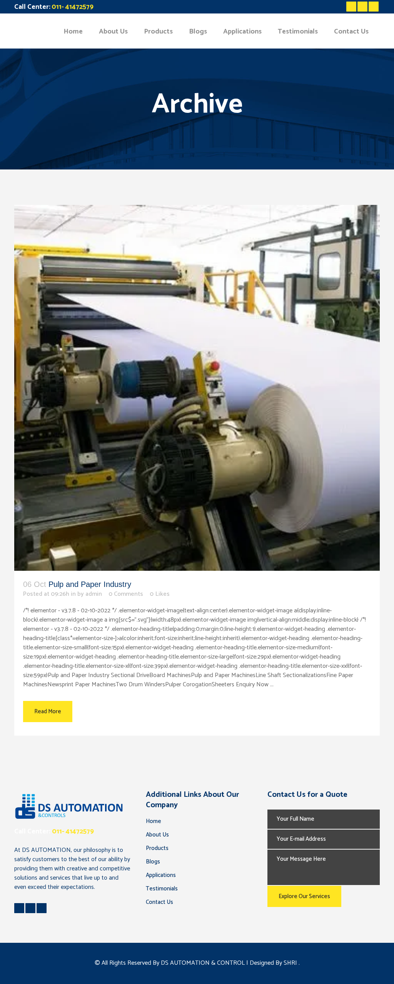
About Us (157, 835)
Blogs (153, 862)
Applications (161, 875)
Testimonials (162, 888)
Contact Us (159, 902)
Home (153, 821)
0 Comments (126, 594)
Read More (47, 711)
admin (93, 594)
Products (157, 848)
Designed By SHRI (274, 963)
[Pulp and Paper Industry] (197, 388)
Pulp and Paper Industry (89, 584)
